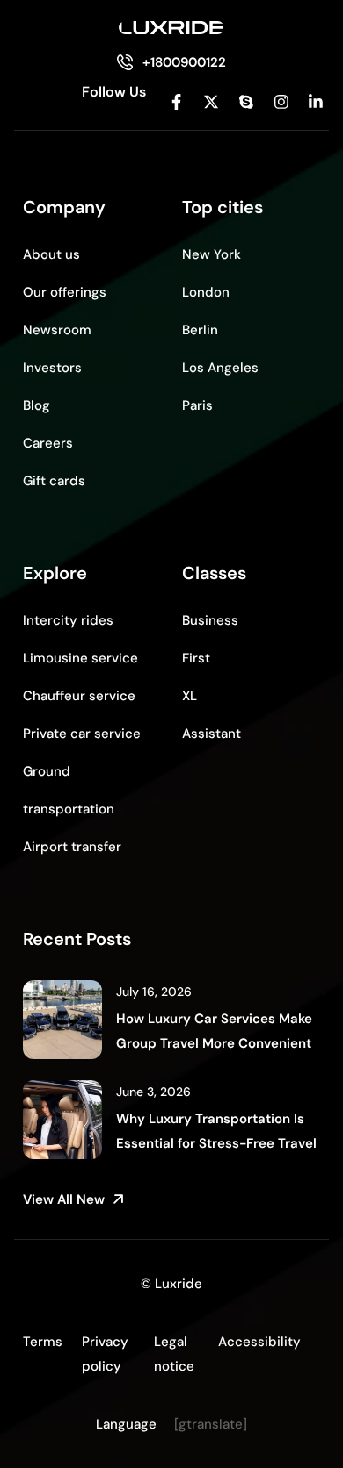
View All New (64, 1199)
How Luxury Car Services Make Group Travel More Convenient (214, 1031)
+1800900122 (184, 62)
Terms (42, 1341)
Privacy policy (105, 1354)
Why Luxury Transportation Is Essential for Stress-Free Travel (216, 1131)
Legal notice (174, 1354)
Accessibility (259, 1341)
